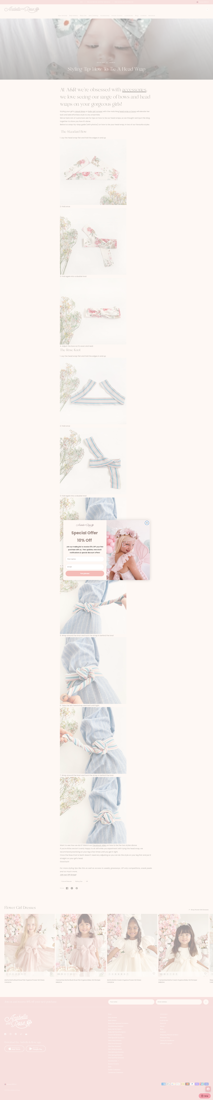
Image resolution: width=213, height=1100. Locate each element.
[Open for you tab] (208, 1089)
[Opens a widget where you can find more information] (205, 1096)
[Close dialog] (147, 523)
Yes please (84, 573)
